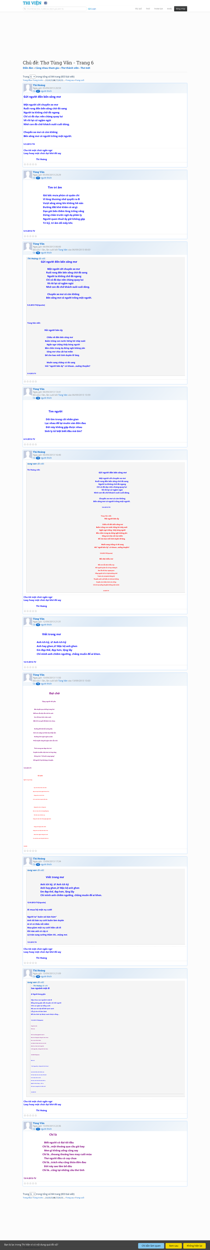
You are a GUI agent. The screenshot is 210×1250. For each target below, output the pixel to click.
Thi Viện (32, 3)
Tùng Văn (38, 172)
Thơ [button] (148, 8)
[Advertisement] (105, 33)
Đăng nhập (180, 8)
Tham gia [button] (158, 8)
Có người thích (42, 91)
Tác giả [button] (138, 8)
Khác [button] (169, 8)
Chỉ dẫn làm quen (151, 1245)
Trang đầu (27, 80)
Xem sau (173, 1245)
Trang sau (70, 80)
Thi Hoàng (39, 85)
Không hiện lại (194, 1245)
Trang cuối (79, 80)
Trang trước (38, 80)
